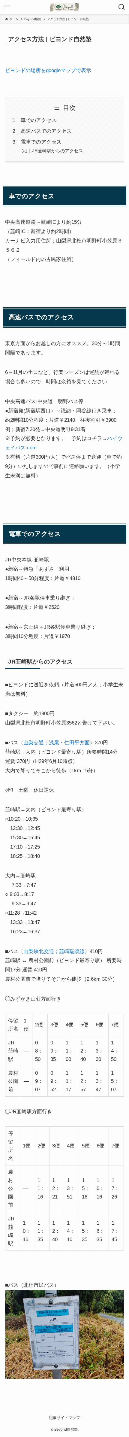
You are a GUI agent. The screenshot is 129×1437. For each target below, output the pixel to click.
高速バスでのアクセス (46, 131)
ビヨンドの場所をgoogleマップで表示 (48, 70)
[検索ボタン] (122, 7)
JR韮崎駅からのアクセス (57, 150)
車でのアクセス (38, 120)
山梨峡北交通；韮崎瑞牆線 (54, 951)
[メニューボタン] (7, 7)
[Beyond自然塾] (64, 7)
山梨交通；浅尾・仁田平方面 (56, 743)
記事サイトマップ (64, 1417)
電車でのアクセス (41, 142)
